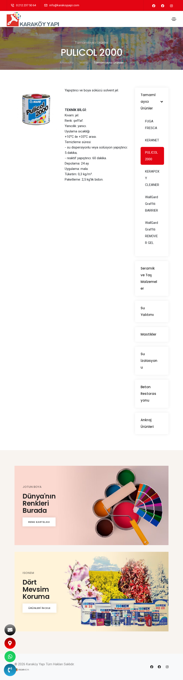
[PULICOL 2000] (36, 109)
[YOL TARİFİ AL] (10, 643)
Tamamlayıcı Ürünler (109, 62)
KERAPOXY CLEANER (152, 178)
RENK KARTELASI (39, 522)
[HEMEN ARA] (10, 670)
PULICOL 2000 (151, 155)
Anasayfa (66, 62)
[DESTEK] (10, 656)
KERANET (152, 140)
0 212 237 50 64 (26, 5)
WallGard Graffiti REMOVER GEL (151, 233)
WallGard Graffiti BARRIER (151, 203)
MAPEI (84, 62)
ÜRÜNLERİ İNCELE (39, 608)
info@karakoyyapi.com (64, 5)
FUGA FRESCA (151, 124)
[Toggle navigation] (173, 19)
